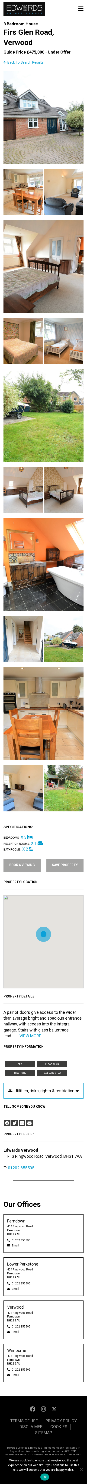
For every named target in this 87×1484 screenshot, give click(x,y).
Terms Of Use (24, 1420)
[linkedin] (22, 1123)
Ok (45, 1477)
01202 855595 (21, 1167)
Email (15, 1245)
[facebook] (7, 1123)
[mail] (29, 1123)
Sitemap (43, 1432)
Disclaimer (31, 1426)
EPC (20, 1064)
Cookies (58, 1426)
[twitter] (14, 1123)
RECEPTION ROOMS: (16, 843)
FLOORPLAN (52, 1064)
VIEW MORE (30, 1035)
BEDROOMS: (11, 837)
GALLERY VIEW (52, 1073)
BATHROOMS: (12, 849)
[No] (81, 1469)
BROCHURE (19, 1073)
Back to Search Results (25, 62)
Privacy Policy (61, 1420)
